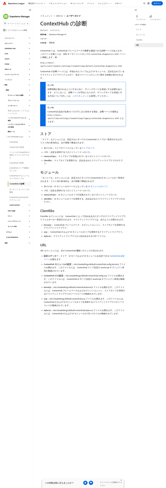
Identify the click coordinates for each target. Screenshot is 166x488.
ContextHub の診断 (17, 184)
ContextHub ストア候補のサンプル (19, 169)
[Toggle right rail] (136, 10)
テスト (10, 216)
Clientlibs (139, 40)
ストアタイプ (88, 148)
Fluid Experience (12, 237)
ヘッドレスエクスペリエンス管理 (17, 119)
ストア (138, 29)
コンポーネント (13, 106)
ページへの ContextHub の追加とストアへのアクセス (19, 155)
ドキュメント (46, 16)
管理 (6, 243)
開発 (7, 90)
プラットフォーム (13, 100)
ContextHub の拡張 (16, 163)
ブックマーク (141, 19)
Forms (7, 64)
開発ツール (11, 131)
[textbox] (16, 23)
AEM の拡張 (11, 211)
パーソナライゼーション (15, 137)
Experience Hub (10, 48)
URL (137, 45)
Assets (7, 59)
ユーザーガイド (73, 16)
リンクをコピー (155, 19)
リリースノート (10, 38)
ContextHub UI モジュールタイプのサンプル (19, 177)
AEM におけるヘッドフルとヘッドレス (19, 112)
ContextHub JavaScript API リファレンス (18, 198)
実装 (6, 85)
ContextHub (13, 142)
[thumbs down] (91, 483)
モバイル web (12, 226)
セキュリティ (9, 43)
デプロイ (9, 232)
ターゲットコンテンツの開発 (19, 190)
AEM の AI (8, 69)
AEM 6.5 (59, 16)
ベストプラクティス (14, 221)
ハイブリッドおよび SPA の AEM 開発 (16, 125)
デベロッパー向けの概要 (15, 95)
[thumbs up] (85, 483)
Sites (6, 54)
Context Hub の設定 (16, 147)
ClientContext (14, 205)
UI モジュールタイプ (97, 186)
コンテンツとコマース (12, 74)
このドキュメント (80, 96)
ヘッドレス (8, 80)
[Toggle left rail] (30, 10)
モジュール (140, 34)
